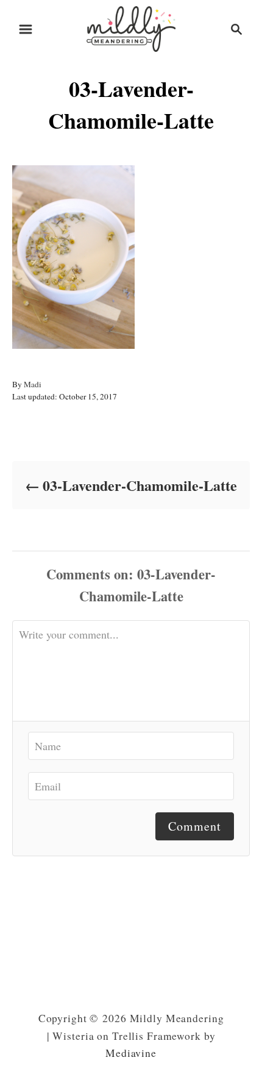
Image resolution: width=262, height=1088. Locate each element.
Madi (32, 384)
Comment (194, 826)
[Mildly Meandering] (131, 27)
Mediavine (131, 1053)
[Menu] (25, 29)
